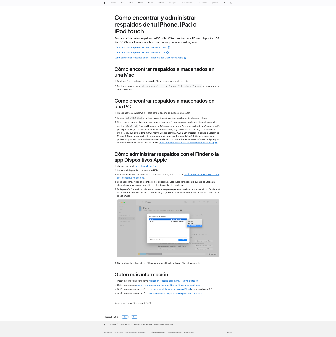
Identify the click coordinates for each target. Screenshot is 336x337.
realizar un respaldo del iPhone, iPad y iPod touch (173, 280)
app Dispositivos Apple (147, 166)
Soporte (113, 324)
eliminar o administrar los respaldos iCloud (170, 289)
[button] (224, 3)
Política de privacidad (157, 332)
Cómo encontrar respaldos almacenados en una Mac (140, 47)
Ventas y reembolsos (174, 332)
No (134, 317)
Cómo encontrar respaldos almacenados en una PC (140, 52)
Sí (125, 317)
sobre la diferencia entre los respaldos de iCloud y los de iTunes (168, 285)
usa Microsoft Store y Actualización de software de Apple (188, 142)
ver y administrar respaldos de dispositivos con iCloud (175, 293)
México (229, 332)
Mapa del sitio (189, 332)
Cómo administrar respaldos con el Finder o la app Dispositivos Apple (148, 57)
